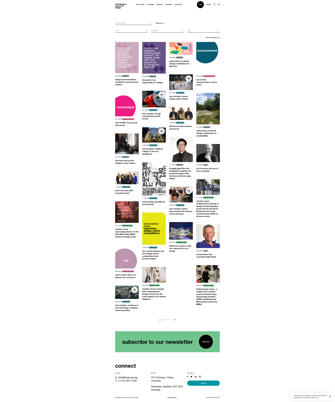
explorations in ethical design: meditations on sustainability (206, 133)
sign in (208, 4)
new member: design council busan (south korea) (151, 116)
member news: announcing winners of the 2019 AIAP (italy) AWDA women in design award (127, 233)
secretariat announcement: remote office (206, 82)
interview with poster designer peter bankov (125, 161)
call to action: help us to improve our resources (125, 276)
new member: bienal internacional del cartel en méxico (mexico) (180, 211)
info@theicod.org (127, 377)
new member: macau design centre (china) (178, 97)
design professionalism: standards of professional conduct (126, 82)
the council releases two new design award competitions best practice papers (153, 255)
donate (203, 383)
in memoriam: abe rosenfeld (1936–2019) (206, 255)
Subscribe (206, 342)
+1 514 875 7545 (127, 380)
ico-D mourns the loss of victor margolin (207, 169)
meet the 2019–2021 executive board (124, 191)
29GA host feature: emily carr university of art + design (180, 248)
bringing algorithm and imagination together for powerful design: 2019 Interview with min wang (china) (180, 173)
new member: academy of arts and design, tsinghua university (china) (126, 307)
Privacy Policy (172, 397)
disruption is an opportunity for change (152, 81)
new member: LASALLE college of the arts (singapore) (152, 151)
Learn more (314, 397)
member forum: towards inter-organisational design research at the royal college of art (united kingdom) (154, 294)
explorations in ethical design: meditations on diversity (179, 63)
